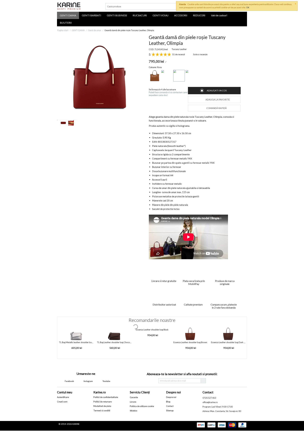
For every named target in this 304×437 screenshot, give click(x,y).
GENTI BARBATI (91, 15)
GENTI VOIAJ (160, 15)
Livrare (133, 402)
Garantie (134, 397)
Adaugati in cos (217, 90)
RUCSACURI (140, 15)
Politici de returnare (102, 401)
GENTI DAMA (68, 15)
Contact (170, 406)
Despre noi (171, 397)
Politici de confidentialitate (105, 397)
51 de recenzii (178, 54)
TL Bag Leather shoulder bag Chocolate (114, 342)
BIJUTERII (66, 22)
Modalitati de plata (102, 406)
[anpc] (200, 425)
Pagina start (62, 30)
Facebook (69, 381)
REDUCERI (199, 15)
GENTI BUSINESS (117, 15)
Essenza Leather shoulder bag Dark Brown (228, 342)
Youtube (106, 381)
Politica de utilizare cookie (142, 406)
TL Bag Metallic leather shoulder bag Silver (76, 342)
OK (247, 7)
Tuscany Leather (179, 49)
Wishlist (133, 410)
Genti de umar (94, 30)
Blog (168, 401)
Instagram (88, 381)
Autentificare (63, 397)
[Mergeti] (203, 380)
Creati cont (62, 401)
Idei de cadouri (219, 15)
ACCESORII (180, 15)
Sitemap (170, 410)
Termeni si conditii (101, 410)
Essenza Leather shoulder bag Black (152, 329)
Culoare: (153, 67)
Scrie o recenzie (200, 54)
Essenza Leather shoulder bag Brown (190, 342)
